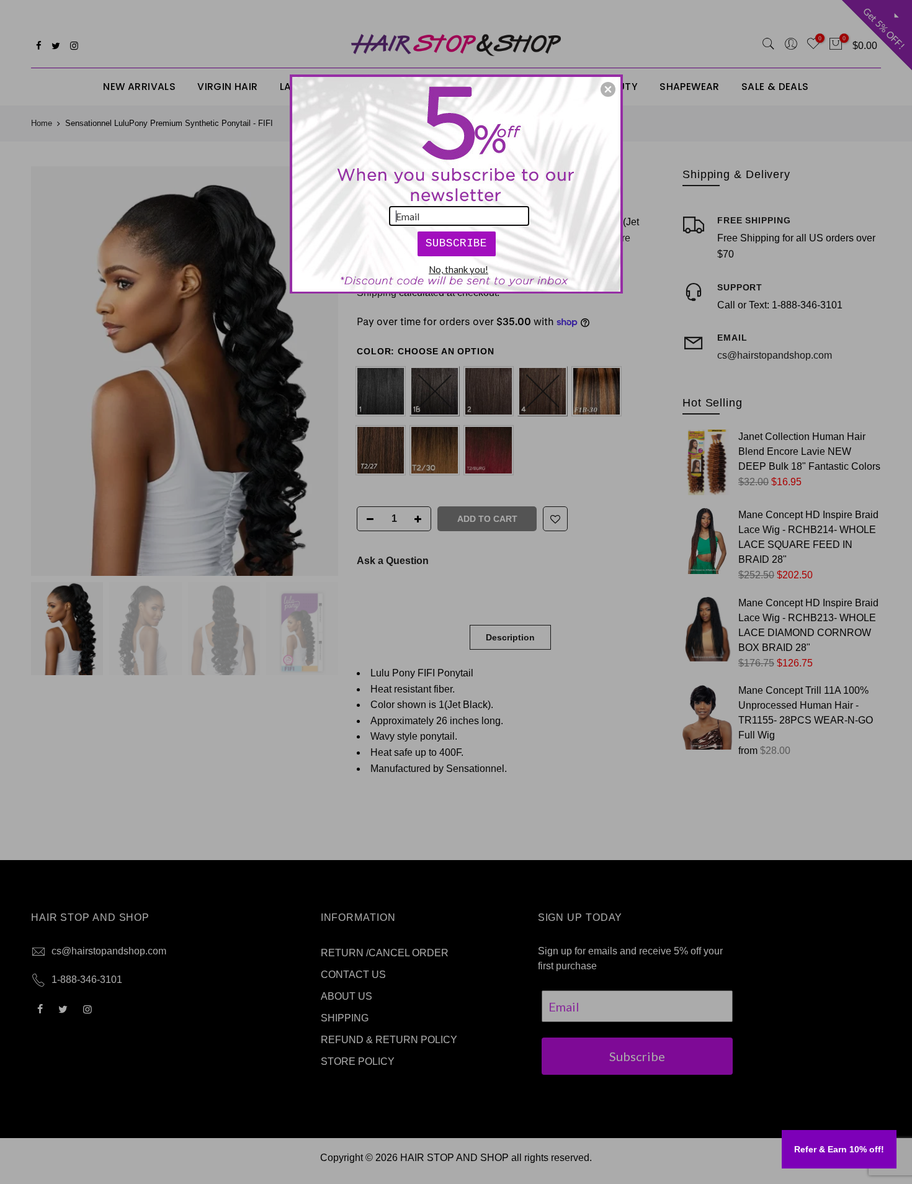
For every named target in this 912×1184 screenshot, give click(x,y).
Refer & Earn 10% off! (839, 1149)
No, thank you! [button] (458, 269)
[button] (608, 89)
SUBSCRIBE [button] (456, 243)
